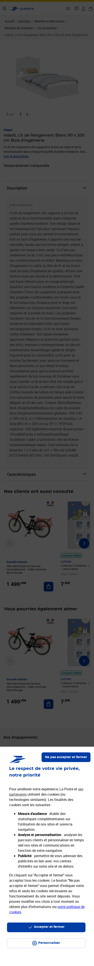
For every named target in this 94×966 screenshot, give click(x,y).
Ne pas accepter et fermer (66, 757)
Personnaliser (49, 942)
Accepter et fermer (49, 926)
